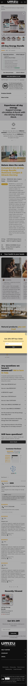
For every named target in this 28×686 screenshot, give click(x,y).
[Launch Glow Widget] (3, 679)
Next (13, 347)
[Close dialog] (26, 334)
